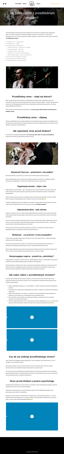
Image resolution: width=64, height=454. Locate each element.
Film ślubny (18, 4)
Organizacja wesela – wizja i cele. (15, 49)
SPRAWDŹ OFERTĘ (55, 3)
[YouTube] (3, 3)
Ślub (7, 100)
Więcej (24, 4)
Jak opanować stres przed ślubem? (15, 46)
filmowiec (48, 301)
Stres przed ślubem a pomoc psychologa (16, 60)
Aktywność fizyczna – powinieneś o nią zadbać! (19, 47)
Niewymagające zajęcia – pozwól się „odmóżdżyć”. (20, 55)
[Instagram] (5, 3)
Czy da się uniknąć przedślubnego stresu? (16, 59)
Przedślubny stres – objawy (13, 44)
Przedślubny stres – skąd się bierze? (15, 42)
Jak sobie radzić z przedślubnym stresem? (16, 57)
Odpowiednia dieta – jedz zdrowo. (16, 51)
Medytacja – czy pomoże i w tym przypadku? (18, 53)
